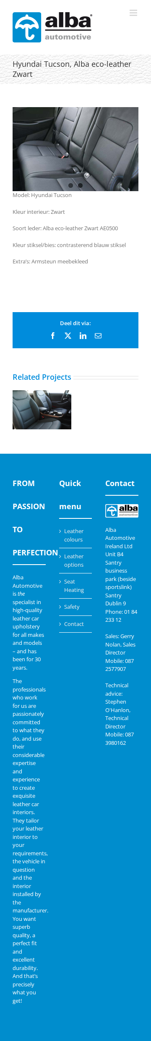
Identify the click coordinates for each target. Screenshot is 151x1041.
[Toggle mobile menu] (134, 12)
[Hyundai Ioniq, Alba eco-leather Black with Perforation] (42, 409)
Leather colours (73, 535)
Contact (74, 624)
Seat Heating (74, 586)
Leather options (73, 560)
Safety (72, 606)
